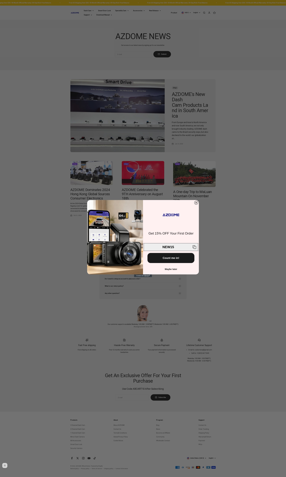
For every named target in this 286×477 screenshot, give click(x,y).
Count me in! (171, 257)
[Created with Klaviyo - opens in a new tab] (143, 275)
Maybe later (171, 269)
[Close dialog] (196, 202)
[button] (171, 247)
